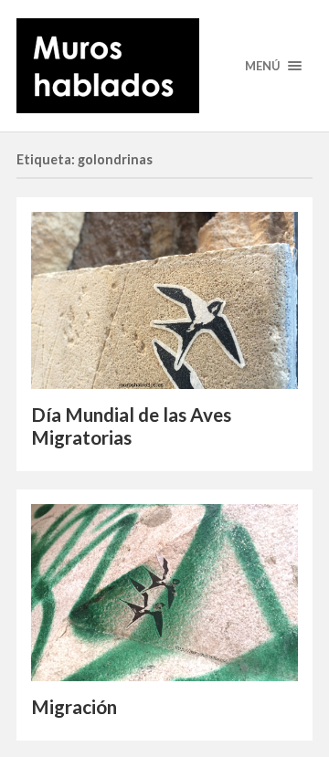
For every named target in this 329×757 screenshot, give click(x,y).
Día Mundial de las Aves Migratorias (131, 426)
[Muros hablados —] (164, 65)
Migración (74, 707)
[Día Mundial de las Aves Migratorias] (164, 301)
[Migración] (164, 592)
